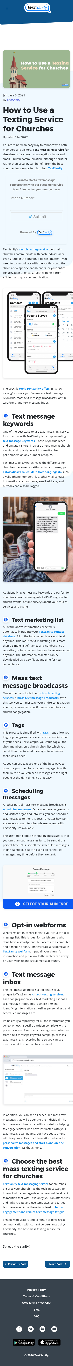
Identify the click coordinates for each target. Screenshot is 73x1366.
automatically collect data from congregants (32, 472)
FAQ (36, 1316)
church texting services (47, 994)
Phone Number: (23, 198)
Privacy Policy (36, 1290)
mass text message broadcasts (38, 698)
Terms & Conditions (36, 1296)
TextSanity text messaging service (25, 1184)
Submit (39, 216)
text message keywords (19, 441)
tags (46, 732)
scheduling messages (17, 809)
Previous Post (16, 1264)
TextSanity (13, 100)
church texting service (33, 249)
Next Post (56, 1264)
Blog (37, 1309)
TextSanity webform (16, 951)
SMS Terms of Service (36, 1303)
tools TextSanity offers (34, 388)
